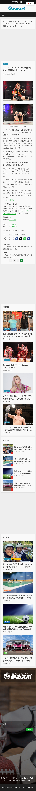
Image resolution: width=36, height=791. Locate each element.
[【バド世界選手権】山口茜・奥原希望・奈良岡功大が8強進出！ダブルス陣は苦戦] (18, 582)
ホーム (5, 21)
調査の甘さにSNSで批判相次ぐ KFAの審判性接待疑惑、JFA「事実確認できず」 (8, 473)
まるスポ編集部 (12, 227)
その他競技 (7, 559)
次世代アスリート (16, 559)
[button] (3, 15)
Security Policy (29, 778)
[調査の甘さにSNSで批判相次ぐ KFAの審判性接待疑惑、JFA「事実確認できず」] (18, 614)
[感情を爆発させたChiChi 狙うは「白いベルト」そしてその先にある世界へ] (18, 321)
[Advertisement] (18, 45)
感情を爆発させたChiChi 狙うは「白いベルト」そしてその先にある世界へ (18, 335)
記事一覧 (12, 21)
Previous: (17, 246)
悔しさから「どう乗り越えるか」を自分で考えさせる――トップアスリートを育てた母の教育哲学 (8, 449)
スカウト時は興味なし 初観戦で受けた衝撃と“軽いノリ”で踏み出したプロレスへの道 (18, 397)
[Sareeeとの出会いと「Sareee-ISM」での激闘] (18, 352)
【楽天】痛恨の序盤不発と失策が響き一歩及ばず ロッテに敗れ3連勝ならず (8, 485)
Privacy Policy (26, 780)
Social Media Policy (16, 778)
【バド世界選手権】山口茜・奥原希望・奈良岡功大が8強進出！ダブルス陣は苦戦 (8, 461)
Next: (17, 255)
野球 (6, 653)
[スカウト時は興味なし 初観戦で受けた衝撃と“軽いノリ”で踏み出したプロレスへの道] (18, 383)
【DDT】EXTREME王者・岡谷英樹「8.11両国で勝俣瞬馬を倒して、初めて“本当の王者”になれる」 (17, 428)
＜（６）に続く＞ (9, 200)
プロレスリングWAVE (13, 234)
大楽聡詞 (13, 224)
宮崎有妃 (23, 234)
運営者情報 (4, 778)
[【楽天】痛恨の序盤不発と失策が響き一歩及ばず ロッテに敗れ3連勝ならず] (18, 645)
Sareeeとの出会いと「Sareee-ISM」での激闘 (16, 366)
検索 (4, 724)
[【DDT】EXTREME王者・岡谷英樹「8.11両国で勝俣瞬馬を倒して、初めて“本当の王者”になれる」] (18, 414)
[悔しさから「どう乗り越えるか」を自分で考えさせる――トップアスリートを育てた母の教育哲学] (18, 551)
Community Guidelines (12, 780)
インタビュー (20, 21)
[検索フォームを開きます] (34, 14)
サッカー (7, 621)
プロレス (29, 21)
